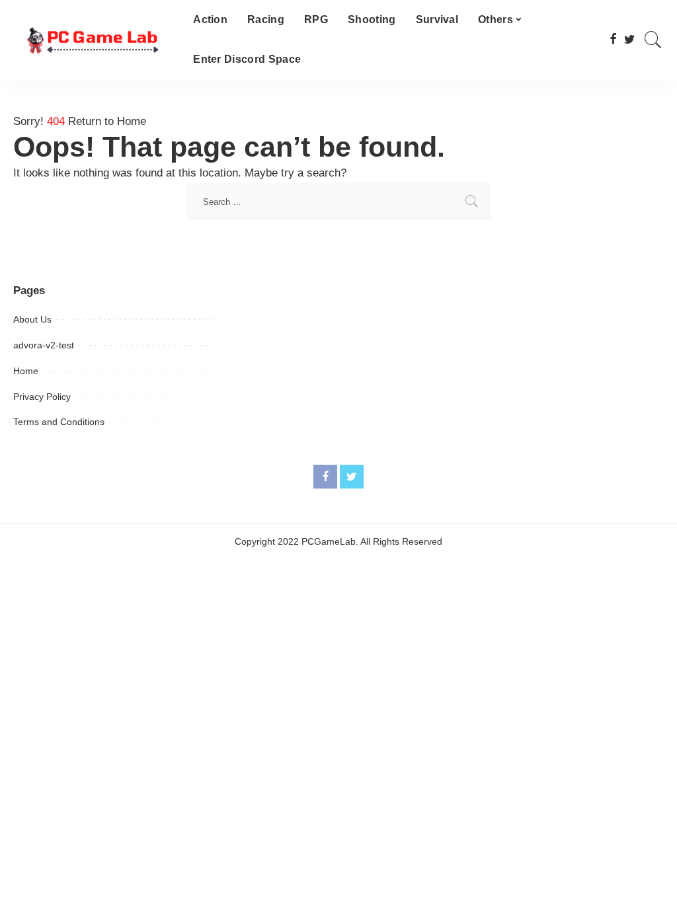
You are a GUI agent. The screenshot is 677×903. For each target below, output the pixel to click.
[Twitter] (629, 39)
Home (25, 371)
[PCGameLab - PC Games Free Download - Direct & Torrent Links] (93, 40)
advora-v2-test (43, 345)
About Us (32, 319)
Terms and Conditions (58, 421)
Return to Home (107, 121)
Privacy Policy (42, 396)
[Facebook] (613, 39)
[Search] (653, 39)
